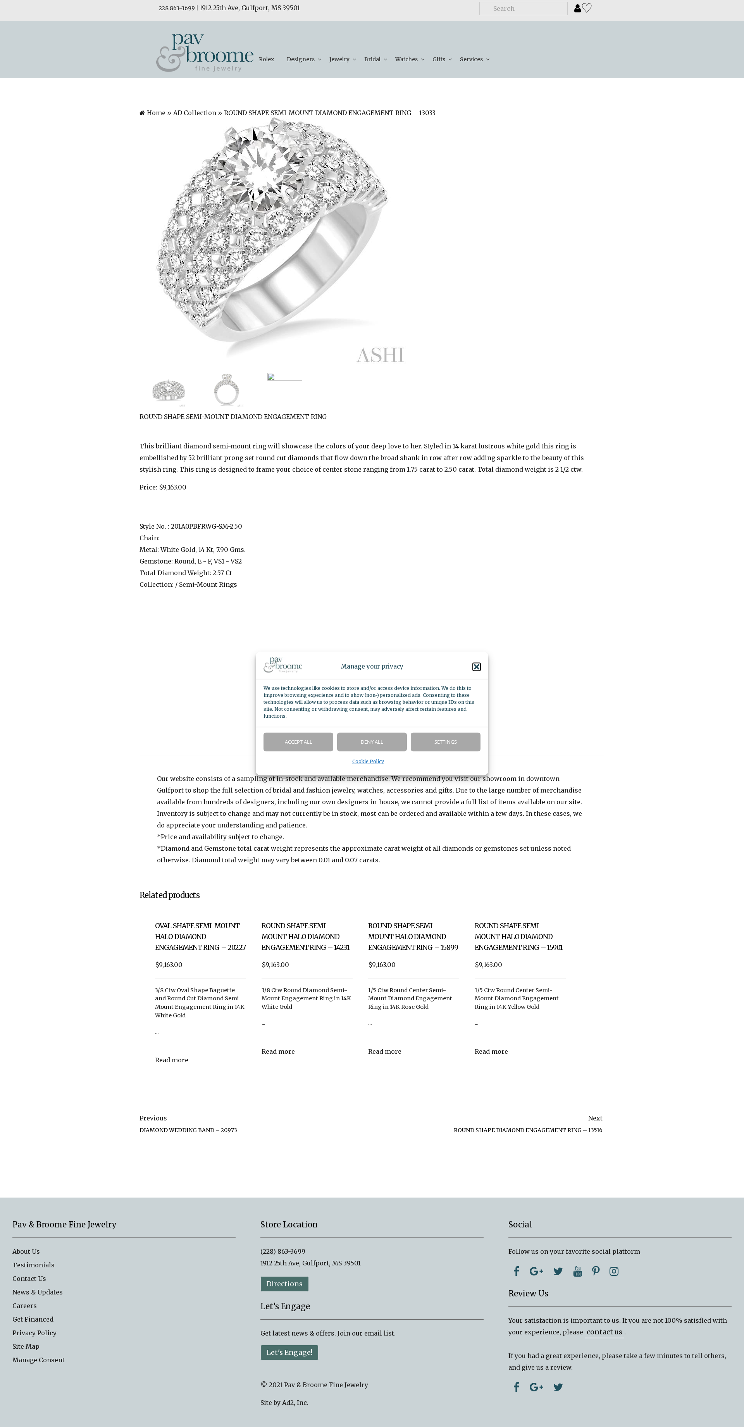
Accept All (298, 742)
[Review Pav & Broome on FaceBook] (516, 1387)
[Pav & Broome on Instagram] (613, 1271)
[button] (476, 667)
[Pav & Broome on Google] (536, 1271)
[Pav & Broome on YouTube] (577, 1271)
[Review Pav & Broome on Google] (536, 1387)
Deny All (372, 742)
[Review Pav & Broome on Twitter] (558, 1387)
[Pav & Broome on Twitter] (558, 1271)
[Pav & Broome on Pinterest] (595, 1271)
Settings (445, 742)
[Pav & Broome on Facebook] (516, 1271)
